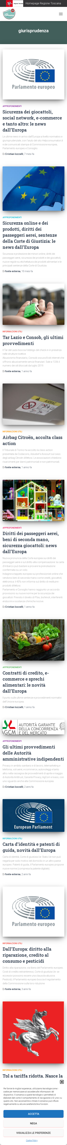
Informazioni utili (12, 331)
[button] (62, 1082)
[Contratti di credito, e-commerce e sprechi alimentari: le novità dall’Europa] (33, 640)
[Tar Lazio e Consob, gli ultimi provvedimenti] (33, 304)
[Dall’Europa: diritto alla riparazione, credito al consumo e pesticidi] (33, 912)
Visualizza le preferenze (33, 1132)
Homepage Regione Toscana (43, 3)
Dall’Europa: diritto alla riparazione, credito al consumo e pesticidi (27, 955)
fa (29, 154)
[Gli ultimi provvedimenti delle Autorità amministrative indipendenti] (33, 727)
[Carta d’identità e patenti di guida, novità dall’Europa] (33, 815)
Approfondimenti (12, 106)
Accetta (33, 1114)
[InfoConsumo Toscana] (10, 14)
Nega (33, 1123)
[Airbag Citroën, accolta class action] (33, 404)
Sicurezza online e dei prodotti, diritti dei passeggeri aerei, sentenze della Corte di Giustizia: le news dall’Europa (30, 235)
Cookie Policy (32, 1140)
